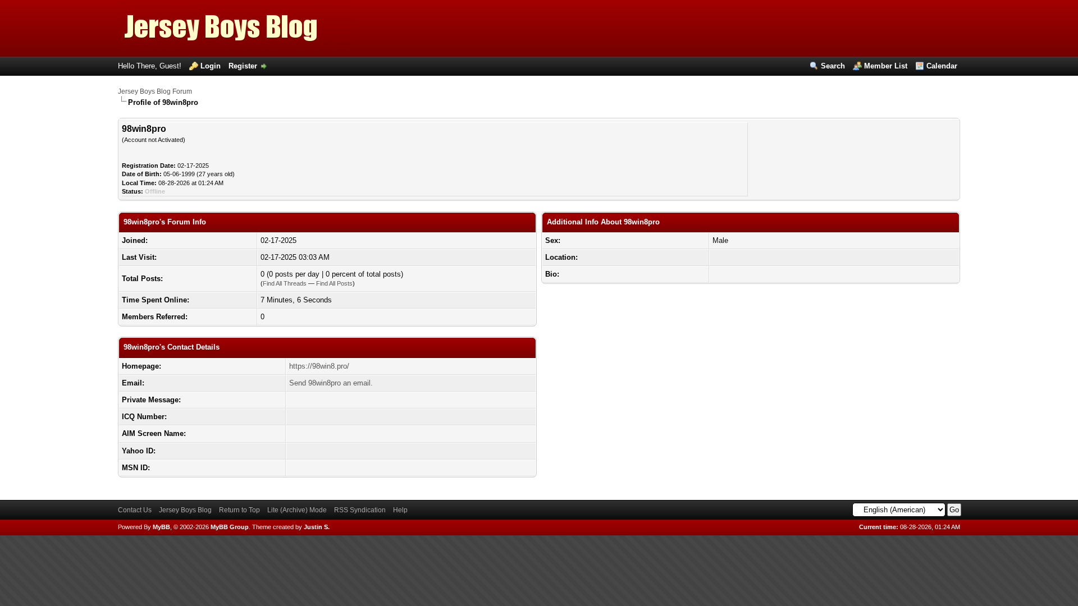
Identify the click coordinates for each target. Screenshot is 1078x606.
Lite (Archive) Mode (297, 510)
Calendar (941, 66)
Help (400, 510)
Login (210, 66)
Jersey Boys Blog (185, 510)
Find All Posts (334, 283)
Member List (885, 66)
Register (243, 66)
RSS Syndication (360, 510)
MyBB (161, 527)
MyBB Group (230, 527)
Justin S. (317, 527)
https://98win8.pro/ (319, 366)
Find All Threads (285, 283)
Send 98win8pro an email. (331, 383)
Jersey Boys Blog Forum (155, 91)
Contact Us (135, 510)
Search (833, 66)
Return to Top (239, 510)
